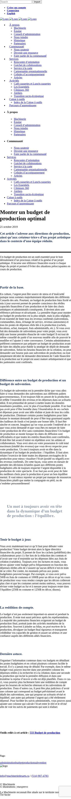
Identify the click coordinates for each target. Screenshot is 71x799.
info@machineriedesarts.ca (14, 775)
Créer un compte (16, 7)
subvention (40, 762)
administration (7, 762)
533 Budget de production (45, 732)
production (28, 762)
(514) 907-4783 (39, 775)
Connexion (13, 10)
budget (19, 762)
